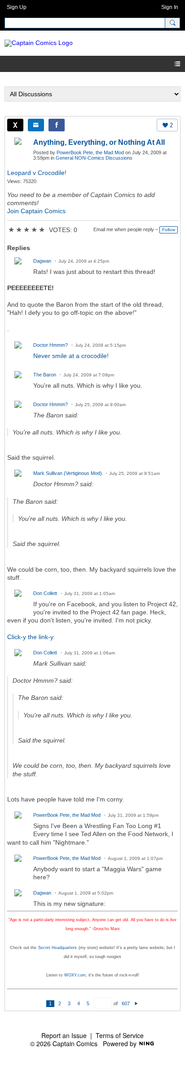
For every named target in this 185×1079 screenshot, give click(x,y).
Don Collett (45, 593)
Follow (168, 229)
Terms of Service (120, 1035)
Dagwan (42, 261)
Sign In (169, 7)
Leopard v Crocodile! (36, 172)
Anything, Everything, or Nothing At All (99, 142)
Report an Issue (64, 1035)
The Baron (44, 374)
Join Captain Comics (36, 211)
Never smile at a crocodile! (71, 355)
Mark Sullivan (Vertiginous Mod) (67, 473)
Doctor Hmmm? (50, 345)
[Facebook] (56, 125)
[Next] (136, 1003)
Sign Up (16, 7)
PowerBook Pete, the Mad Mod (90, 152)
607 (126, 1003)
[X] (15, 125)
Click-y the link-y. (31, 636)
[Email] (36, 125)
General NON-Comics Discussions (94, 158)
